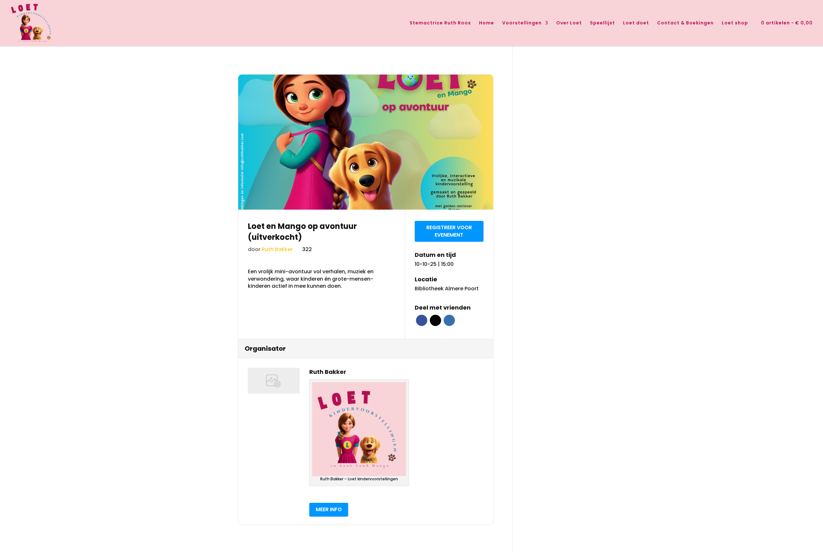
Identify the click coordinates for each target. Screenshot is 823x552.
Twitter (435, 320)
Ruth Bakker (277, 249)
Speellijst (602, 23)
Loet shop (735, 23)
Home (486, 23)
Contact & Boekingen (685, 23)
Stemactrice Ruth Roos (440, 23)
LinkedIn (449, 320)
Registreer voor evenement (449, 231)
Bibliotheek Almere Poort (447, 288)
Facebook (421, 320)
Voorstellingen (522, 23)
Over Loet (569, 23)
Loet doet (636, 23)
